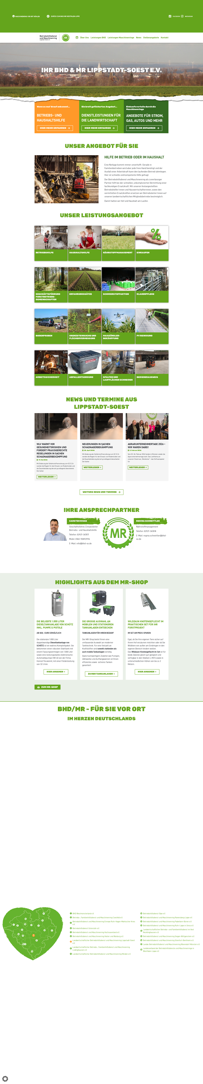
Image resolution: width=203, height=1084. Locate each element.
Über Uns (84, 37)
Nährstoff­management (117, 253)
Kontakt (164, 37)
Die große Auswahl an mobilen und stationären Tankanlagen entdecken (97, 624)
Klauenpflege (145, 294)
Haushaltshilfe (79, 253)
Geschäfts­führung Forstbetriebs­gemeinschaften (48, 297)
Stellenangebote (151, 37)
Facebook (176, 16)
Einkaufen (143, 253)
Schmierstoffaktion (116, 294)
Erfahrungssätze (80, 294)
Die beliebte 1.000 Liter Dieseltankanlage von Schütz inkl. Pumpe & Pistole (55, 624)
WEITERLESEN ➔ (47, 477)
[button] (26, 16)
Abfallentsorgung (81, 377)
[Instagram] (182, 16)
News (138, 37)
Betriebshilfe (44, 253)
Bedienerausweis (147, 377)
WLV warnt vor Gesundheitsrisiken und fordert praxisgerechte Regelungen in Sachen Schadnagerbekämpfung (52, 450)
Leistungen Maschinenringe (121, 37)
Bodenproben (44, 336)
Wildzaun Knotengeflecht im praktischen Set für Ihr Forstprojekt (145, 624)
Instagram (189, 16)
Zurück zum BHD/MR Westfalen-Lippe (65, 16)
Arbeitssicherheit (47, 377)
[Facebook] (170, 16)
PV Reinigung (144, 336)
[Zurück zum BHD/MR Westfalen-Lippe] (48, 16)
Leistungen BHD (98, 37)
